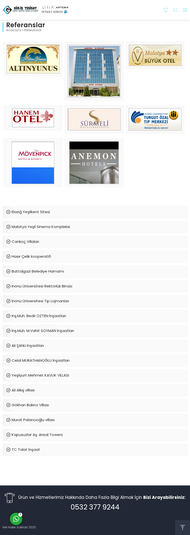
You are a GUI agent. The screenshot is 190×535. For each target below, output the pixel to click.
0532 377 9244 (95, 507)
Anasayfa (13, 30)
